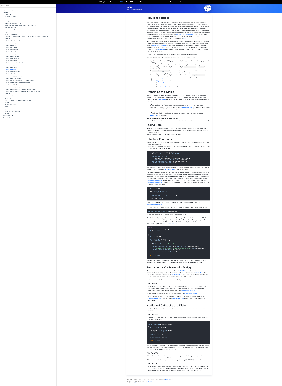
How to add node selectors (12, 56)
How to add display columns (13, 71)
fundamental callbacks (164, 85)
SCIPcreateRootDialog (164, 195)
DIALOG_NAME (175, 153)
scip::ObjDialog (161, 49)
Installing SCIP (8, 21)
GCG (140, 1)
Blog (171, 1)
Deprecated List (7, 117)
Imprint (150, 381)
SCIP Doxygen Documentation (10, 10)
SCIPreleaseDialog (163, 162)
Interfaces (7, 102)
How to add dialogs (11, 69)
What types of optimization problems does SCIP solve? (18, 100)
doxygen (167, 379)
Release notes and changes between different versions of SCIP (20, 25)
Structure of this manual (10, 16)
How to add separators (11, 47)
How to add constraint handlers (13, 40)
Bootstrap (138, 383)
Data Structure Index (8, 115)
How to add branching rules (13, 51)
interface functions (163, 83)
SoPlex (126, 1)
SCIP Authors (7, 106)
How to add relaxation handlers (13, 65)
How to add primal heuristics (13, 58)
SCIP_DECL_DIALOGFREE (154, 324)
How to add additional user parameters (15, 84)
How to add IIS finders (11, 60)
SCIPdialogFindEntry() (187, 107)
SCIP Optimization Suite (106, 2)
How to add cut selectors (12, 54)
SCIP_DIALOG (153, 188)
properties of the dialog (162, 79)
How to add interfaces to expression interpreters (18, 82)
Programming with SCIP (10, 32)
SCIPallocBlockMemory (160, 211)
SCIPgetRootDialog (159, 191)
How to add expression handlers (14, 76)
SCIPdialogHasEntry (158, 153)
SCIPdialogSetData (155, 337)
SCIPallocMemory (160, 240)
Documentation (178, 1)
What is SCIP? (7, 14)
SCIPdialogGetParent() (178, 298)
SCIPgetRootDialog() (170, 169)
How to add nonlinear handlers (13, 78)
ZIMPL (132, 1)
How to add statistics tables (13, 87)
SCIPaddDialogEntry (163, 161)
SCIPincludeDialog (163, 156)
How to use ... (8, 93)
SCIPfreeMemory (154, 334)
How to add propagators (12, 49)
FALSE (194, 248)
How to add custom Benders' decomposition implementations (21, 89)
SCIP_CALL (154, 156)
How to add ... (8, 38)
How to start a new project (11, 34)
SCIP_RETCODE (151, 229)
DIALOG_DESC (166, 159)
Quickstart (7, 18)
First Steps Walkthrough (11, 27)
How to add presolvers (11, 45)
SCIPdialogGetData (162, 330)
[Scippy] (207, 8)
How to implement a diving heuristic (15, 62)
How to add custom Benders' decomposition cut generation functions (23, 91)
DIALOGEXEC (181, 270)
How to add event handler (12, 73)
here (184, 38)
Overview (5, 12)
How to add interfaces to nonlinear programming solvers (20, 80)
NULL (158, 192)
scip (170, 156)
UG (136, 1)
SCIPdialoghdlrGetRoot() (154, 298)
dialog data (159, 81)
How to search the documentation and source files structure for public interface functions (26, 36)
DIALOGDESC (153, 115)
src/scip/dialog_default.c (159, 45)
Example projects (9, 95)
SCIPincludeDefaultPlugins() (154, 180)
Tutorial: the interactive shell (11, 29)
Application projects (9, 98)
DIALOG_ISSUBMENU (175, 159)
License (6, 109)
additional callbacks (163, 87)
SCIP (121, 1)
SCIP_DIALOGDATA (154, 239)
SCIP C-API (6, 113)
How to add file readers (11, 67)
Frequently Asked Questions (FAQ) (12, 23)
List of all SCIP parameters (10, 104)
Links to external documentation (12, 111)
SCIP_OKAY (156, 255)
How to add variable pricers (12, 43)
